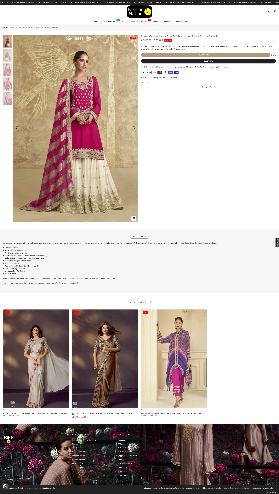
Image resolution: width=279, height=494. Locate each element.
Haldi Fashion (77, 448)
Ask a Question (173, 77)
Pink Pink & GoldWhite (26, 258)
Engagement (77, 444)
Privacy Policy (123, 471)
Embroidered (17, 253)
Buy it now (208, 61)
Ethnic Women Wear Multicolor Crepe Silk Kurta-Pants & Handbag (171, 413)
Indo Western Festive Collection (84, 440)
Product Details (139, 236)
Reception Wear (78, 463)
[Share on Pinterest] (211, 87)
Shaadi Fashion (78, 467)
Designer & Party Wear (18, 261)
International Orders (125, 463)
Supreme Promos (30, 488)
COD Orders (122, 459)
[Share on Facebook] (202, 87)
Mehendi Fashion (78, 452)
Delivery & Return (158, 77)
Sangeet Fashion (78, 456)
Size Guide (145, 77)
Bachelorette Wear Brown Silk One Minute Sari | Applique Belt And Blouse (102, 414)
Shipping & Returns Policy (127, 456)
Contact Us (122, 467)
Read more (180, 49)
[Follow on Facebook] (4, 448)
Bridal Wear (145, 21)
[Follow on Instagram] (8, 448)
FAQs (120, 444)
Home (5, 27)
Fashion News (123, 475)
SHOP (96, 21)
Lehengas (166, 21)
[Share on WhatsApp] (215, 87)
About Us (121, 440)
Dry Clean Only (15, 269)
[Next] (134, 128)
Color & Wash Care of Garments (130, 448)
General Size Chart (125, 452)
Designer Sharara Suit (15, 250)
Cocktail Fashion (78, 459)
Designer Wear (112, 21)
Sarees (155, 21)
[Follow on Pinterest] (13, 448)
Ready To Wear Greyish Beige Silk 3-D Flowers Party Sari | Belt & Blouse (36, 413)
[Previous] (17, 128)
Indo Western (183, 21)
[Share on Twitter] (206, 87)
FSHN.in (52, 488)
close (277, 2)
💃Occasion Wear (128, 21)
